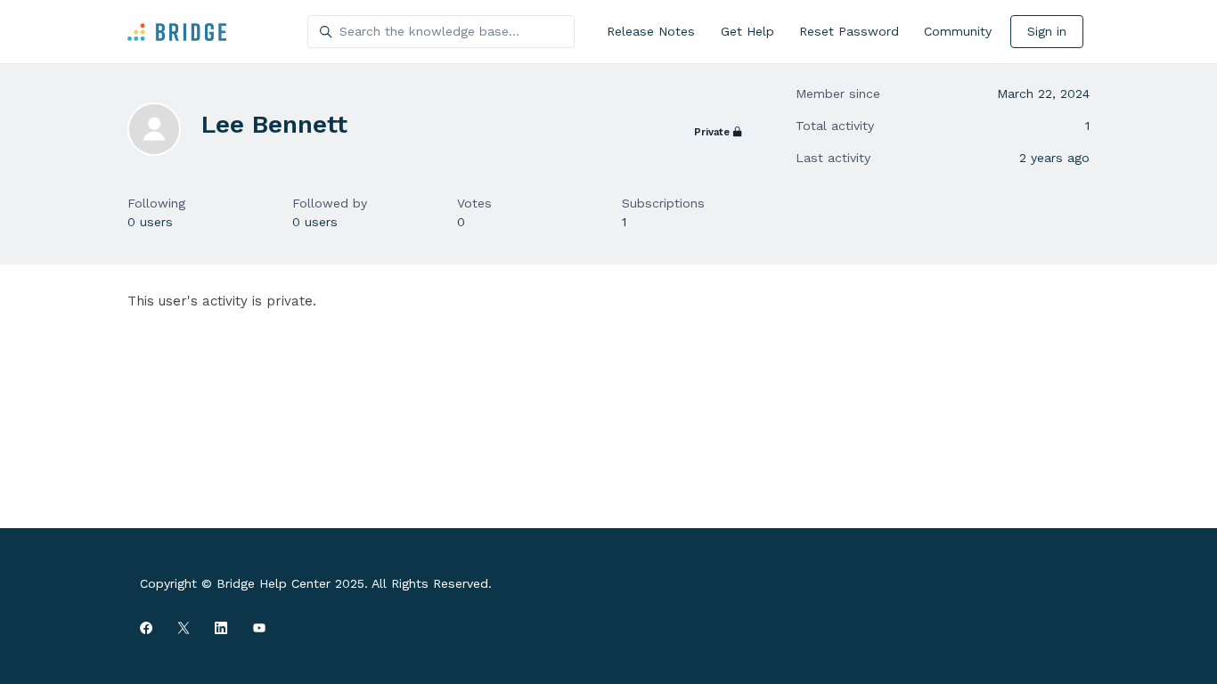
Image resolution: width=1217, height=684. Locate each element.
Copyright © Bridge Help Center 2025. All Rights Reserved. (316, 583)
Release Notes (651, 31)
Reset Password (849, 31)
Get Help (747, 31)
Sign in (1046, 31)
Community (958, 31)
